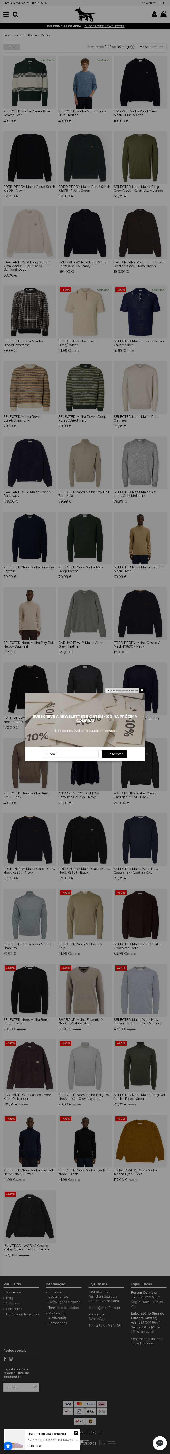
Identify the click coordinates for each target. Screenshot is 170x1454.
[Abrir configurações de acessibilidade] (8, 1446)
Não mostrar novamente (124, 690)
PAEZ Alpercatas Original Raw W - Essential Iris (59, 1439)
